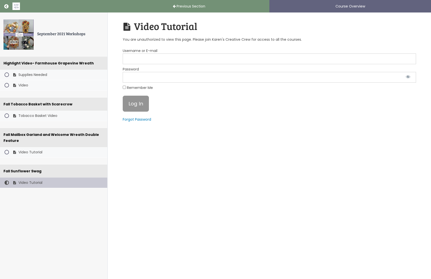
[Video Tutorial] (18, 34)
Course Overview (350, 6)
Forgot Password (137, 119)
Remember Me (139, 87)
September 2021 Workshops (61, 33)
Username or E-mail (140, 50)
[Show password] (408, 77)
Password (131, 69)
